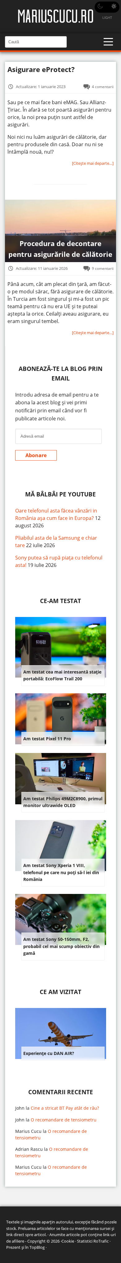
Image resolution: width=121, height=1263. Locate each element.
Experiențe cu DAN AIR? (48, 1053)
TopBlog (37, 1247)
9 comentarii (103, 268)
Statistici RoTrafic (93, 1241)
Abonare (36, 455)
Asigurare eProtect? (41, 69)
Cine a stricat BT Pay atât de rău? (65, 1108)
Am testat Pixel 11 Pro (47, 739)
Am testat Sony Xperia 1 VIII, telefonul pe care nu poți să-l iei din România (61, 872)
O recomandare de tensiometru (63, 1120)
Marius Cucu (28, 1131)
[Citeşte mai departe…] (93, 163)
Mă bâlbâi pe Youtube (60, 494)
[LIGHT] (107, 7)
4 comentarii (103, 86)
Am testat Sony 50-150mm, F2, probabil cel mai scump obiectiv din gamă (61, 946)
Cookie (67, 1241)
